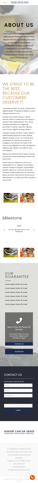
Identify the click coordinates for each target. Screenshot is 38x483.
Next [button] (34, 230)
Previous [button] (4, 230)
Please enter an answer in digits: (15, 400)
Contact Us (19, 344)
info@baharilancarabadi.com (19, 470)
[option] (19, 229)
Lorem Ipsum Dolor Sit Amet (16, 284)
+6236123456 (19, 352)
